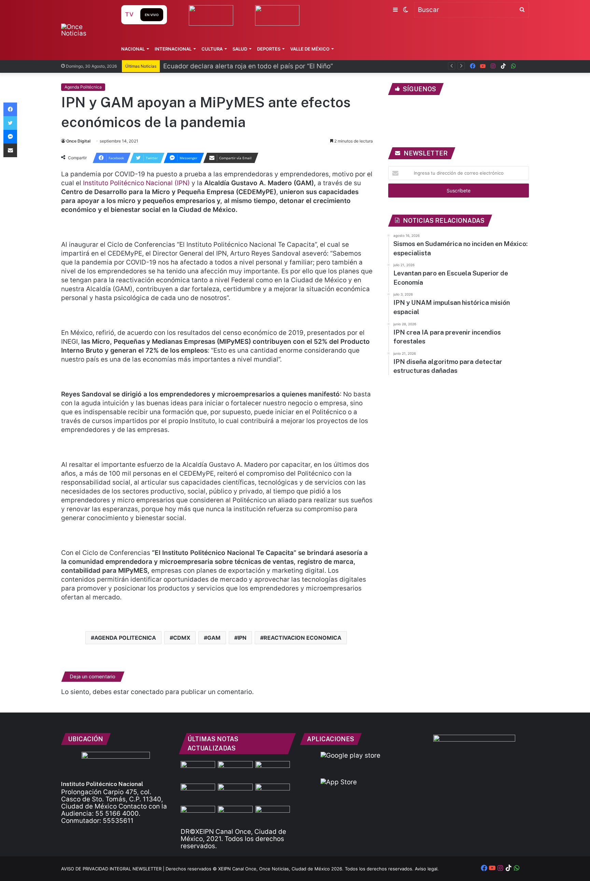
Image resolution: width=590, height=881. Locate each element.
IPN (242, 637)
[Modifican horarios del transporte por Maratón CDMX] (198, 815)
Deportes (268, 49)
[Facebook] (10, 109)
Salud (240, 49)
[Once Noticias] (84, 30)
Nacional (133, 49)
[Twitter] (10, 123)
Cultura (212, 49)
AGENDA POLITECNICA (125, 637)
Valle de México (309, 49)
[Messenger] (10, 137)
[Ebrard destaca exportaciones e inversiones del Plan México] (198, 771)
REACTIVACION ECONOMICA (302, 637)
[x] (524, 66)
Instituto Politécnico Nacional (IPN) (136, 183)
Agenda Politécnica (83, 87)
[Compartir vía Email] (10, 150)
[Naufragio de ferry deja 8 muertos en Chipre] (235, 793)
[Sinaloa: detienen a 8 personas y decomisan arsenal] (235, 815)
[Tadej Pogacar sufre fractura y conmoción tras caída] (272, 815)
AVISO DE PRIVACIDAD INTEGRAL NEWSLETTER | (113, 868)
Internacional (173, 49)
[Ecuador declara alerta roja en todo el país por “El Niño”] (235, 771)
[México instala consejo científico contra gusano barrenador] (272, 771)
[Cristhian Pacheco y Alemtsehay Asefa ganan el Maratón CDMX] (198, 793)
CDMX (181, 637)
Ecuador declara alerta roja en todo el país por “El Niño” (248, 66)
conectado (147, 692)
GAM (214, 637)
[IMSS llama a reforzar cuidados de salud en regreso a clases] (272, 793)
